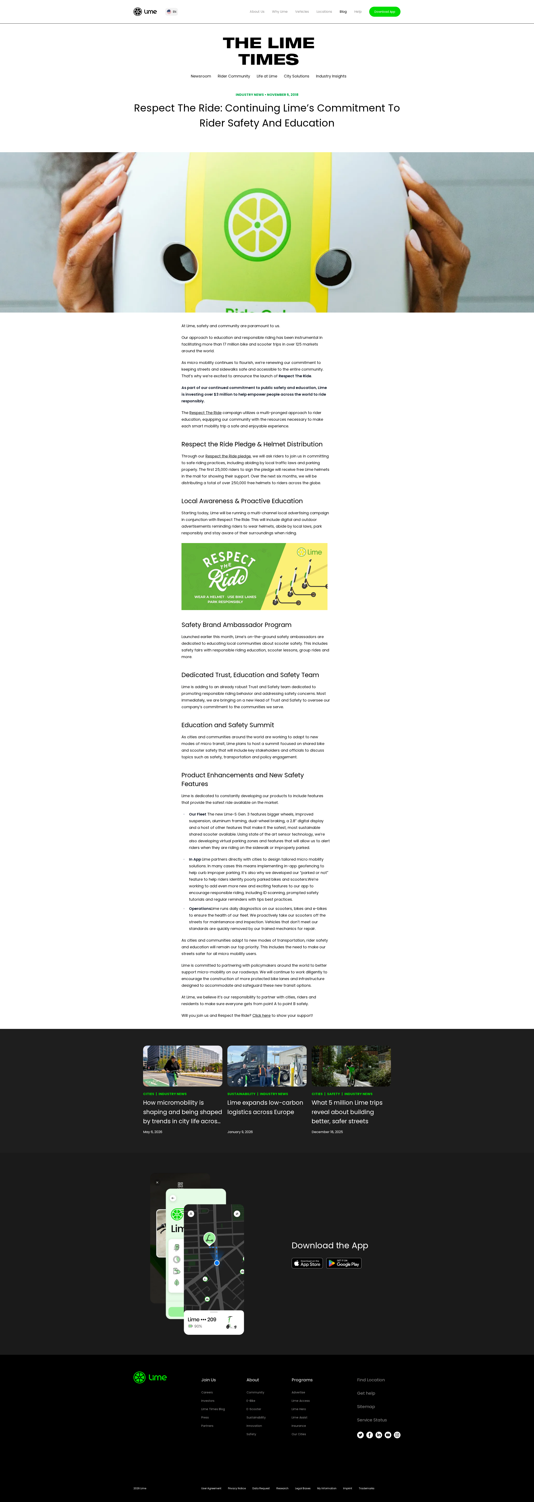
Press (205, 1417)
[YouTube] (388, 1435)
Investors (207, 1401)
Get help (366, 1393)
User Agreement (211, 1488)
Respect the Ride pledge (228, 456)
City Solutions (296, 76)
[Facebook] (369, 1435)
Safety (333, 1094)
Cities (148, 1094)
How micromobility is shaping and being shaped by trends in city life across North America (182, 1112)
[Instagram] (397, 1435)
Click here (261, 1015)
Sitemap (366, 1407)
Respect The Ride (205, 412)
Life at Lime (267, 76)
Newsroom (201, 76)
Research (282, 1488)
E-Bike (251, 1401)
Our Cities (299, 1434)
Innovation (254, 1426)
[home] (145, 12)
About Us (257, 11)
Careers (207, 1392)
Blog (343, 11)
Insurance (299, 1426)
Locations (324, 11)
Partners (207, 1426)
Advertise (298, 1392)
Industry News (173, 1094)
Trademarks (366, 1488)
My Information (326, 1488)
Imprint (347, 1488)
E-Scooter (254, 1409)
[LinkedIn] (378, 1435)
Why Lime (280, 11)
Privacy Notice (237, 1488)
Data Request (261, 1488)
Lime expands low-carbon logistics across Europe (265, 1107)
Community (255, 1392)
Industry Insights (331, 76)
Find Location (371, 1380)
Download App (384, 12)
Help (358, 11)
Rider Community (234, 76)
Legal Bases (303, 1488)
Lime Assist (299, 1417)
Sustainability (241, 1094)
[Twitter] (360, 1435)
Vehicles (302, 11)
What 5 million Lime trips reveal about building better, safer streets (347, 1112)
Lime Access (301, 1401)
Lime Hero (299, 1409)
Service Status (372, 1420)
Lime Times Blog (213, 1409)
